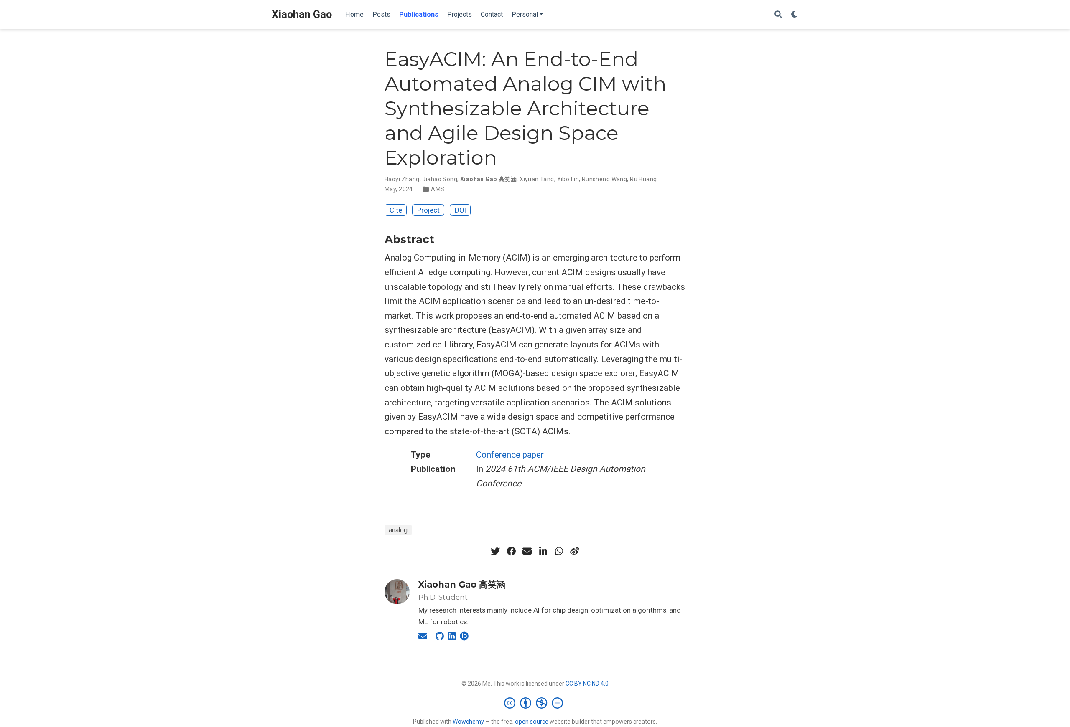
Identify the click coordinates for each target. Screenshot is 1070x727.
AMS (437, 189)
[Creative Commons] (535, 702)
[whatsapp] (559, 551)
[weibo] (574, 551)
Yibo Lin (568, 179)
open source (531, 721)
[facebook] (511, 551)
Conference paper (510, 455)
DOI (460, 210)
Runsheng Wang (604, 179)
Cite (396, 210)
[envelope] (527, 551)
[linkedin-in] (543, 551)
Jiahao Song (439, 179)
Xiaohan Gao (302, 14)
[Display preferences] (794, 15)
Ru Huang (643, 179)
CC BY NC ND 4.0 (587, 683)
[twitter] (495, 551)
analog (398, 530)
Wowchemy (468, 721)
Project (428, 210)
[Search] (778, 15)
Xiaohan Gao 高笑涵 (488, 179)
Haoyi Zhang (402, 179)
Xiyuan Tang (537, 179)
